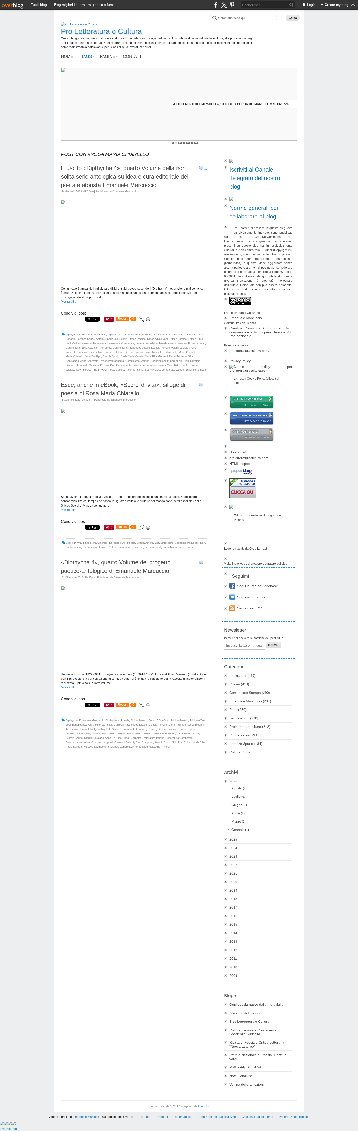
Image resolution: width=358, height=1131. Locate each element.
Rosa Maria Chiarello (95, 542)
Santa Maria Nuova (174, 547)
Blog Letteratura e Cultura (249, 1021)
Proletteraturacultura (112, 360)
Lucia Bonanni (195, 724)
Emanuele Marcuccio (93, 334)
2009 (233, 975)
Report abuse (183, 1117)
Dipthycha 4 (73, 334)
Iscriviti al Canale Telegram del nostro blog (254, 178)
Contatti (133, 56)
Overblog (204, 1106)
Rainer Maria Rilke (169, 365)
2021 (233, 873)
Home (67, 56)
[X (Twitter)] (224, 5)
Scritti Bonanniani (195, 369)
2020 (233, 882)
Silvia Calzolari (89, 347)
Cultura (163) (239, 752)
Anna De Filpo (93, 356)
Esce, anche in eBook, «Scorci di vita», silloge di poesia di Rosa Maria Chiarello (123, 389)
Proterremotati (196, 343)
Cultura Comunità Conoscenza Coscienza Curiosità (253, 1032)
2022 (233, 865)
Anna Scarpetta (89, 360)
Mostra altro (68, 301)
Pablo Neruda (189, 365)
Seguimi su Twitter (251, 597)
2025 (233, 839)
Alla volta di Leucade (245, 1013)
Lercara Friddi (153, 547)
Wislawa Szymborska (78, 369)
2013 (233, 941)
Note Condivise (241, 1076)
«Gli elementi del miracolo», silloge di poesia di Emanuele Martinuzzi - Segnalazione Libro (233, 104)
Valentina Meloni (180, 347)
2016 (233, 916)
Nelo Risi (151, 365)
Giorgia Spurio (111, 356)
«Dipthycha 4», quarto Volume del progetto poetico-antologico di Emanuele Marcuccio (115, 566)
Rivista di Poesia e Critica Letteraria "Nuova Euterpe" (256, 1044)
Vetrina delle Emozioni (246, 1084)
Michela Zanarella (184, 334)
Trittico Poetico (178, 338)
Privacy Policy (240, 361)
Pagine (107, 56)
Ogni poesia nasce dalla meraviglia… (258, 1004)
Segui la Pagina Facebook (257, 586)
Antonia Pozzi (137, 365)
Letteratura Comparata (120, 343)
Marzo (236, 821)
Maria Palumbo (178, 356)
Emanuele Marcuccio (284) (250, 701)
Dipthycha (114, 334)
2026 (233, 781)
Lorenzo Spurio (86, 338)
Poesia (123, 338)
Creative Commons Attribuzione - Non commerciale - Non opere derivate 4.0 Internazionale (260, 332)
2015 (233, 924)
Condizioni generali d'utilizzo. (217, 1117)
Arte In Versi (100, 369)
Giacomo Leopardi (76, 365)
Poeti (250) (237, 710)
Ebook (195, 542)
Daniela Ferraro (160, 347)
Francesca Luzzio (139, 347)
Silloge (140, 542)
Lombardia (168, 369)
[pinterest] (232, 5)
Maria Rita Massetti (156, 356)
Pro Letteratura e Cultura (101, 31)
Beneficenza (166, 343)
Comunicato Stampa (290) (249, 693)
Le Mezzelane (117, 542)
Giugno (237, 805)
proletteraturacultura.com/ (249, 351)
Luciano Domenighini (90, 352)
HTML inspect (240, 464)
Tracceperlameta (162, 334)
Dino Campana (119, 365)
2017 (233, 907)
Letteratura (99, 343)
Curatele (195, 360)
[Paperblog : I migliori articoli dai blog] (258, 472)
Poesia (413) (239, 684)
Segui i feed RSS (250, 608)
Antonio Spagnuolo (107, 338)
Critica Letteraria (82, 343)
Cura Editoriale (96, 724)
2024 (233, 848)
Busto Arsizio (152, 369)
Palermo (130, 369)
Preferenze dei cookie (293, 1117)
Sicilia (140, 369)
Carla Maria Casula (132, 356)
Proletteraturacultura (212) (249, 727)
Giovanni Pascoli (99, 365)
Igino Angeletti (153, 352)
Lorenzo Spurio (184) (245, 744)
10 (197, 143)
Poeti (111, 369)
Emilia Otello (170, 352)
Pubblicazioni (174, 360)
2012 (233, 950)
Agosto (236, 788)
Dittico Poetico (137, 338)
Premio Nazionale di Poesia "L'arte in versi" (257, 1057)
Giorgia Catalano (113, 352)
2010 (233, 967)
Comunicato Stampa (137, 360)
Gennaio (238, 830)
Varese (180, 369)
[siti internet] (258, 419)
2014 (233, 933)
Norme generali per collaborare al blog (254, 212)
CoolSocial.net (240, 452)
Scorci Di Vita (74, 542)
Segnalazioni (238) (243, 718)
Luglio (236, 796)
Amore (149, 542)
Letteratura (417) (242, 676)
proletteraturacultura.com (248, 458)
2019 (233, 890)
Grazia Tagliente (134, 352)
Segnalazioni (158, 360)
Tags (86, 56)
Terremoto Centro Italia (113, 347)
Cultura (120, 369)
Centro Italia (73, 347)
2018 (233, 899)
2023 (233, 856)
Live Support (8, 1129)
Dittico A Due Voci (157, 338)
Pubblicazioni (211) (244, 735)
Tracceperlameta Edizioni (136, 334)
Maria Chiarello (187, 352)
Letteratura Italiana (147, 343)
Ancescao (181, 343)
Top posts (147, 1117)
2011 (233, 958)
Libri (186, 360)
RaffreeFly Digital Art (245, 1067)
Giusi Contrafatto (122, 729)
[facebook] (216, 5)
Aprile (235, 813)
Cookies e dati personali (258, 1117)
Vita (157, 542)
